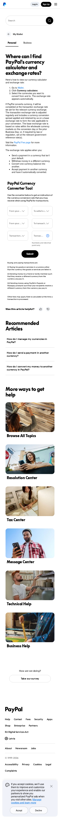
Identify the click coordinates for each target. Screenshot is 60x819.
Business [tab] (27, 42)
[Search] (49, 20)
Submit (30, 254)
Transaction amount (38, 235)
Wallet (21, 87)
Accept (19, 810)
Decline (38, 810)
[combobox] (30, 21)
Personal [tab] (12, 42)
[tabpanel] (28, 116)
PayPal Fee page (22, 142)
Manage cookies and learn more (26, 801)
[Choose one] (17, 211)
